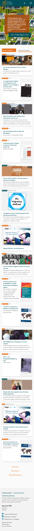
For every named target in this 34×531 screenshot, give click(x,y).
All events (15, 471)
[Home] (7, 3)
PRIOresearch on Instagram (11, 519)
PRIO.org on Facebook (10, 516)
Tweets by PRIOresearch (10, 514)
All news (15, 467)
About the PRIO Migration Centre (20, 34)
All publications (15, 475)
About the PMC (7, 506)
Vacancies (4, 508)
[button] (31, 3)
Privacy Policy (5, 524)
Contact (4, 510)
